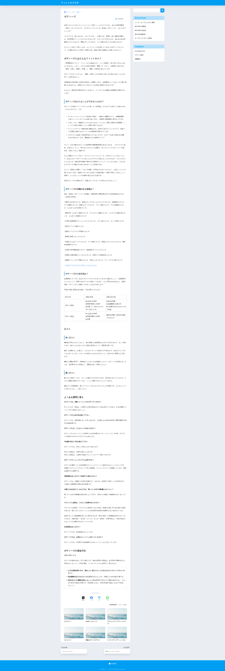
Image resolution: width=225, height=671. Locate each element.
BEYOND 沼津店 (140, 26)
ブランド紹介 (122, 605)
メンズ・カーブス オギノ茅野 (145, 22)
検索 (162, 10)
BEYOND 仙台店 (140, 30)
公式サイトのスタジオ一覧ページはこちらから (81, 265)
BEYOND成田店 (140, 34)
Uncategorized (140, 51)
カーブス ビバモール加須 (143, 38)
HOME (113, 663)
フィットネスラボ (70, 2)
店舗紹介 (138, 59)
